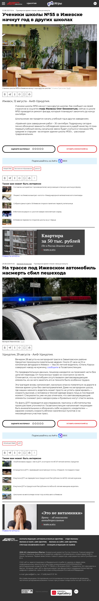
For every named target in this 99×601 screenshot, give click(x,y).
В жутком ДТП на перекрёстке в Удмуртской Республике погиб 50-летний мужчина (47, 478)
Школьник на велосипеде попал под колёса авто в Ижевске (37, 494)
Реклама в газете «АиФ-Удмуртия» (33, 542)
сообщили (53, 367)
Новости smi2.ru (10, 256)
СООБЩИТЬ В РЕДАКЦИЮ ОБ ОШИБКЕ (61, 545)
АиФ (69, 88)
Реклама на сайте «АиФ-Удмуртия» (63, 542)
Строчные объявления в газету (32, 545)
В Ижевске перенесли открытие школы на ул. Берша (34, 220)
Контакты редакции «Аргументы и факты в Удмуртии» (41, 539)
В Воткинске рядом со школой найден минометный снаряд (37, 212)
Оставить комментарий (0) (77, 149)
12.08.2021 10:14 (8, 10)
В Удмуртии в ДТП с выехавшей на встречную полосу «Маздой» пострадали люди (46, 470)
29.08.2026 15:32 (8, 264)
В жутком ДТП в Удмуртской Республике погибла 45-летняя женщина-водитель (46, 486)
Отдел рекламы (71, 539)
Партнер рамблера (42, 591)
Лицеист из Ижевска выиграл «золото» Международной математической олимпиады (47, 195)
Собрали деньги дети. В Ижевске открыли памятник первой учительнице (43, 203)
